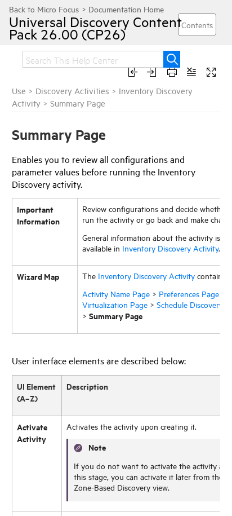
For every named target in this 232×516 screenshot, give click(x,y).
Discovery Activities (72, 90)
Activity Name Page (116, 293)
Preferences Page (189, 293)
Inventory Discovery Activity (170, 247)
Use (19, 90)
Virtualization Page (115, 304)
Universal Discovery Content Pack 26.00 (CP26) (95, 27)
